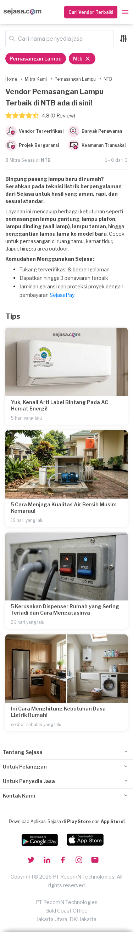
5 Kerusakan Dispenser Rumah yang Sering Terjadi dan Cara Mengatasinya (65, 609)
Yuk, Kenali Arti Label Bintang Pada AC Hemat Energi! (59, 405)
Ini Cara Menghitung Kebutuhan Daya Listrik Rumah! (58, 712)
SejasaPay (62, 295)
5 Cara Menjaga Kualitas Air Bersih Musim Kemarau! (64, 507)
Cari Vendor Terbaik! (90, 12)
